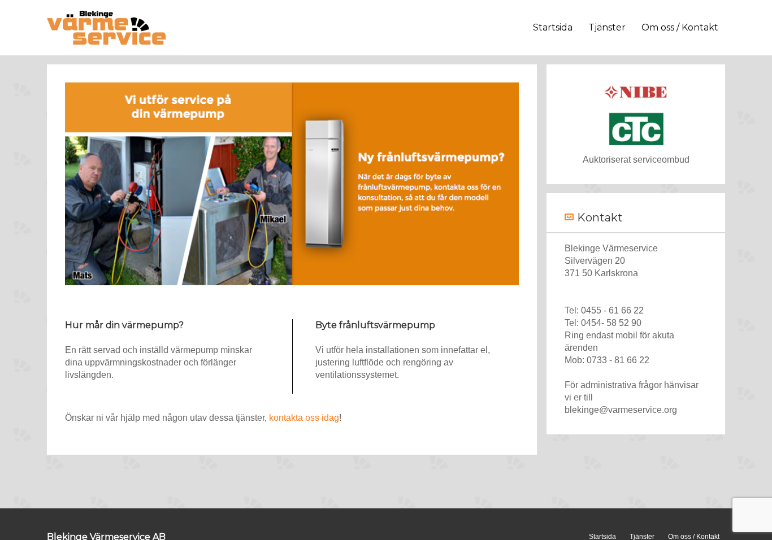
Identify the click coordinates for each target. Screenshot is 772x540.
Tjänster (607, 27)
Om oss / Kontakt (679, 27)
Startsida (553, 27)
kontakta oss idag (304, 418)
